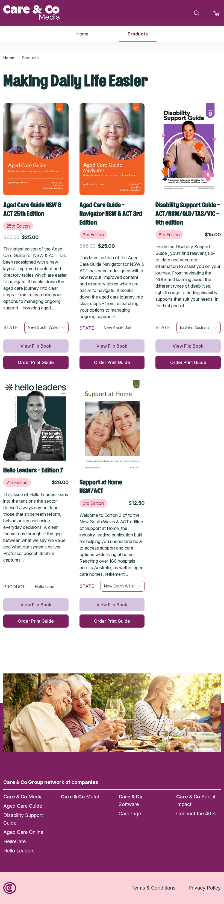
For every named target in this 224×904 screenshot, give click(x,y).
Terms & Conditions (153, 888)
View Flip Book (35, 346)
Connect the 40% (196, 813)
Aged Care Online (23, 832)
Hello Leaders (18, 851)
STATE (10, 327)
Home (82, 34)
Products (138, 34)
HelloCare (14, 841)
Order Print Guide (36, 362)
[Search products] (196, 13)
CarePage (130, 813)
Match (81, 796)
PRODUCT (14, 586)
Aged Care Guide (22, 806)
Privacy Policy (204, 888)
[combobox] (46, 327)
